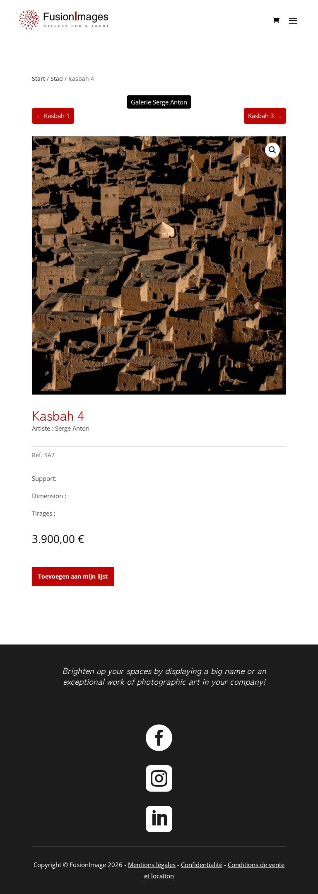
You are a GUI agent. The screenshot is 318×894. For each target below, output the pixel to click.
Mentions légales (152, 864)
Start (38, 78)
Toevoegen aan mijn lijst (73, 576)
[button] (272, 150)
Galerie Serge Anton (159, 102)
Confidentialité (201, 864)
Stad (57, 78)
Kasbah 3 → (265, 115)
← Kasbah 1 (53, 115)
